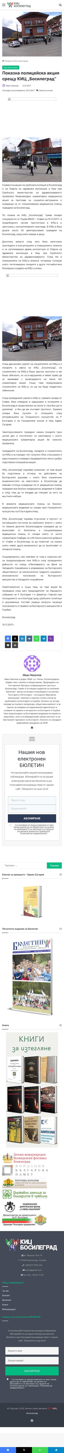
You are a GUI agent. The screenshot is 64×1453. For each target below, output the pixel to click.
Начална (8, 61)
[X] (15, 639)
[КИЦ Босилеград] (19, 5)
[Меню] (3, 6)
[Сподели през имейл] (8, 645)
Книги (5, 1304)
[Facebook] (8, 639)
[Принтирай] (15, 645)
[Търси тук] (60, 6)
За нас (5, 1291)
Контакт (6, 1295)
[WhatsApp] (36, 639)
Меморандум (8, 1309)
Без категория (21, 61)
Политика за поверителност (33, 833)
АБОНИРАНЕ (32, 818)
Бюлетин (6, 1300)
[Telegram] (44, 639)
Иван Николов (12, 86)
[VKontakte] (29, 639)
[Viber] (51, 639)
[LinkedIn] (22, 639)
